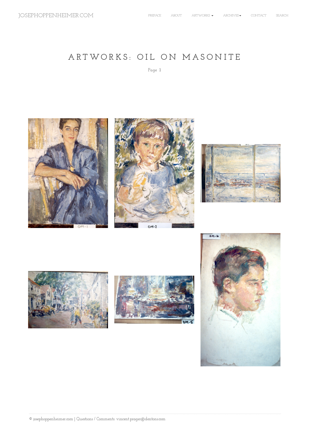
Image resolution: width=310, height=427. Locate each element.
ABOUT (176, 15)
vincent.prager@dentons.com (140, 419)
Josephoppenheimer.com (55, 16)
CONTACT (258, 15)
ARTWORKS (201, 15)
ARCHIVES (231, 15)
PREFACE (154, 15)
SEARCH (282, 15)
